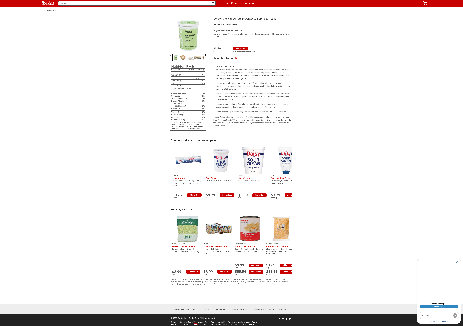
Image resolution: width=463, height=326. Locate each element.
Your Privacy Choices (206, 324)
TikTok (286, 319)
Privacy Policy (210, 322)
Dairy (57, 10)
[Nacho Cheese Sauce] (250, 228)
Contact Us (282, 309)
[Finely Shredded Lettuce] (187, 228)
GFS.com (174, 322)
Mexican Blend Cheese (277, 245)
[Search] (213, 3)
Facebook (279, 319)
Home (49, 10)
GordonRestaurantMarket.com (191, 322)
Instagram (283, 319)
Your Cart (206, 309)
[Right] (205, 55)
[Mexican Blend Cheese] (281, 228)
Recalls (254, 322)
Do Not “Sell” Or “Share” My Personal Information (234, 324)
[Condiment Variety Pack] (218, 228)
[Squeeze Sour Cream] (286, 160)
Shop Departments (240, 309)
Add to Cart (240, 49)
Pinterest (290, 319)
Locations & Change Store (185, 309)
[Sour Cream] (188, 160)
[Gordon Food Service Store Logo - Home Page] (47, 3)
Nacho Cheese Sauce (245, 245)
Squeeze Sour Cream (281, 177)
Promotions (221, 309)
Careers (189, 324)
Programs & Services (263, 309)
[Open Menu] (36, 3)
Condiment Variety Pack (215, 245)
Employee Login (244, 322)
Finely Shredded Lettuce (184, 245)
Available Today (223, 58)
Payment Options (178, 324)
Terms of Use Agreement (227, 322)
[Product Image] (188, 35)
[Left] (171, 55)
